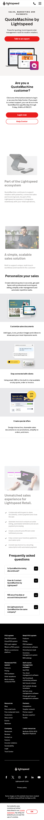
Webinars (8, 724)
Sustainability (9, 746)
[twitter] (13, 777)
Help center (9, 718)
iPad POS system (10, 639)
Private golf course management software (30, 697)
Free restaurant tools (12, 712)
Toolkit (25, 718)
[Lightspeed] (10, 3)
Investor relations (11, 743)
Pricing (25, 641)
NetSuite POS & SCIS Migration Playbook (30, 733)
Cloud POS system (11, 641)
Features (26, 639)
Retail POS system (29, 635)
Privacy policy (22, 788)
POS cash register (11, 644)
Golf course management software (27, 665)
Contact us (8, 737)
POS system (9, 635)
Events (7, 721)
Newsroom (8, 732)
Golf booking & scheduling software (30, 679)
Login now (22, 115)
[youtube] (39, 777)
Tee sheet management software (30, 674)
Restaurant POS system (10, 664)
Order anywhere (10, 677)
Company (8, 728)
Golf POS (26, 670)
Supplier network (29, 709)
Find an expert (28, 712)
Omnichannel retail (29, 650)
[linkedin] (32, 777)
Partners (26, 703)
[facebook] (6, 777)
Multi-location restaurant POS (10, 680)
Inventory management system (30, 654)
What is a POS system (12, 647)
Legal (6, 749)
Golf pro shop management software (30, 692)
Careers (7, 740)
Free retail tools (10, 709)
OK (32, 811)
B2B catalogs (27, 658)
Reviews (7, 734)
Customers (8, 715)
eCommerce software (30, 647)
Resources (9, 703)
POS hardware (27, 644)
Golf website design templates (30, 687)
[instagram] (19, 777)
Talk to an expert (22, 39)
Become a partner (29, 715)
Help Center (22, 121)
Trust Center (9, 752)
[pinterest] (26, 777)
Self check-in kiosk (29, 683)
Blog (6, 706)
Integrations (27, 706)
